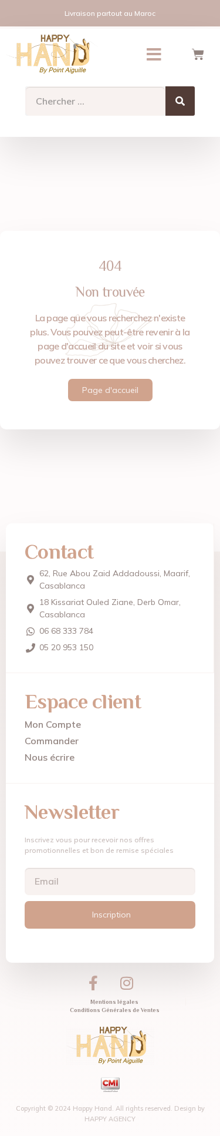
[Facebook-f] (93, 983)
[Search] (180, 101)
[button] (154, 54)
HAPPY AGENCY (110, 1119)
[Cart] (198, 54)
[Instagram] (126, 983)
